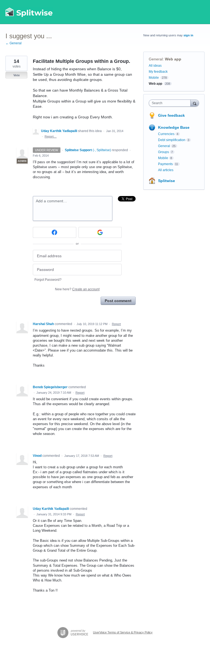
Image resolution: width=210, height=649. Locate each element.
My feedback (158, 72)
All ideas (155, 66)
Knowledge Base (173, 127)
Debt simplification (171, 140)
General (156, 59)
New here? (77, 289)
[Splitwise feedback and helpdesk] (29, 12)
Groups (163, 152)
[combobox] (170, 103)
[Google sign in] (100, 232)
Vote (16, 75)
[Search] (194, 103)
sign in (188, 35)
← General (13, 43)
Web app (173, 59)
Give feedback (171, 115)
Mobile (154, 78)
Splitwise (166, 181)
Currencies (166, 134)
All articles (165, 170)
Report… (51, 136)
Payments (165, 164)
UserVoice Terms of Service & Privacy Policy (123, 632)
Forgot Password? (48, 280)
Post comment (118, 301)
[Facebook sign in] (54, 232)
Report (116, 324)
